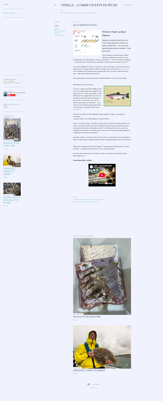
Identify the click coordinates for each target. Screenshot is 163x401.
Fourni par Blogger (95, 384)
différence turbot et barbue (89, 370)
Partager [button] (57, 22)
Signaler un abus (9, 13)
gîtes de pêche (124, 69)
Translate (17, 83)
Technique (57, 33)
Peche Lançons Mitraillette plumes (11, 200)
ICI (110, 60)
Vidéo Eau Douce (59, 35)
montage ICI (77, 109)
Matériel (56, 28)
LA (74, 62)
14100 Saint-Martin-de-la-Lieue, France (90, 201)
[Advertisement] (102, 219)
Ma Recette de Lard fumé (87, 316)
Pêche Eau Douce (59, 31)
